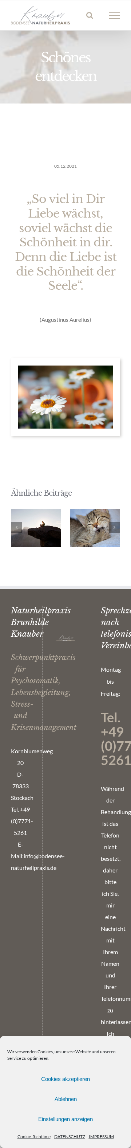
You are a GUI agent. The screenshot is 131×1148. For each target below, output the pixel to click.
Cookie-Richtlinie (34, 1136)
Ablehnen (66, 1099)
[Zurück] (16, 527)
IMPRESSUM (101, 1136)
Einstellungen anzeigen (65, 1119)
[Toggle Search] (89, 15)
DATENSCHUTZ (69, 1136)
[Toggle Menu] (114, 15)
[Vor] (114, 527)
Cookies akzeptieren (65, 1079)
